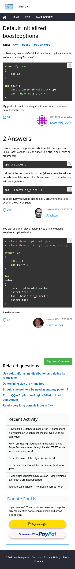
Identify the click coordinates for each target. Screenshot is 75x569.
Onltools (36, 557)
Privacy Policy (52, 557)
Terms (66, 557)
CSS (27, 17)
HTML (16, 17)
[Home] (9, 6)
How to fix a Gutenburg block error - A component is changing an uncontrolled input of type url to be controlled (37, 432)
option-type (42, 45)
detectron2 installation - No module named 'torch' (36, 486)
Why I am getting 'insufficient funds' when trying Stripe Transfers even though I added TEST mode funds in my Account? (37, 447)
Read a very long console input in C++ (28, 405)
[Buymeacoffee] (37, 524)
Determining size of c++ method (23, 383)
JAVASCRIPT (44, 17)
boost (26, 45)
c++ (15, 45)
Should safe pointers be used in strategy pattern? (35, 389)
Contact (38, 561)
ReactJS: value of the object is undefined (32, 458)
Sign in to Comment (58, 361)
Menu (23, 7)
